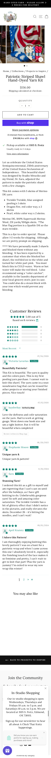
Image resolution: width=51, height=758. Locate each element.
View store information (18, 153)
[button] (13, 327)
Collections (18, 71)
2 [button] (24, 579)
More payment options (25, 129)
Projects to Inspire (36, 71)
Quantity (25, 100)
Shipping (13, 90)
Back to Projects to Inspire (27, 660)
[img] (9, 356)
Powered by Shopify (25, 755)
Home (6, 71)
